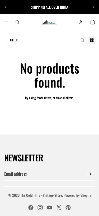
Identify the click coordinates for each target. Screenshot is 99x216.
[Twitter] (59, 207)
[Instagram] (40, 207)
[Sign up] (89, 174)
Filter (14, 40)
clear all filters (64, 97)
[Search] (17, 22)
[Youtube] (49, 207)
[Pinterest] (68, 207)
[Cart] (92, 22)
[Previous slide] (6, 7)
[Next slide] (93, 7)
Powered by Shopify (77, 195)
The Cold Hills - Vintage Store (41, 195)
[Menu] (6, 22)
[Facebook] (31, 207)
